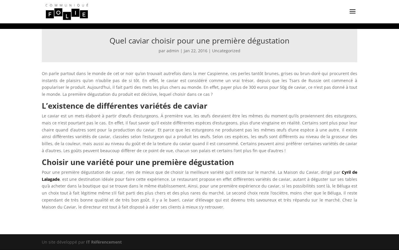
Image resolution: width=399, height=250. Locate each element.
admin (172, 50)
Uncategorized (226, 50)
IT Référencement (104, 242)
